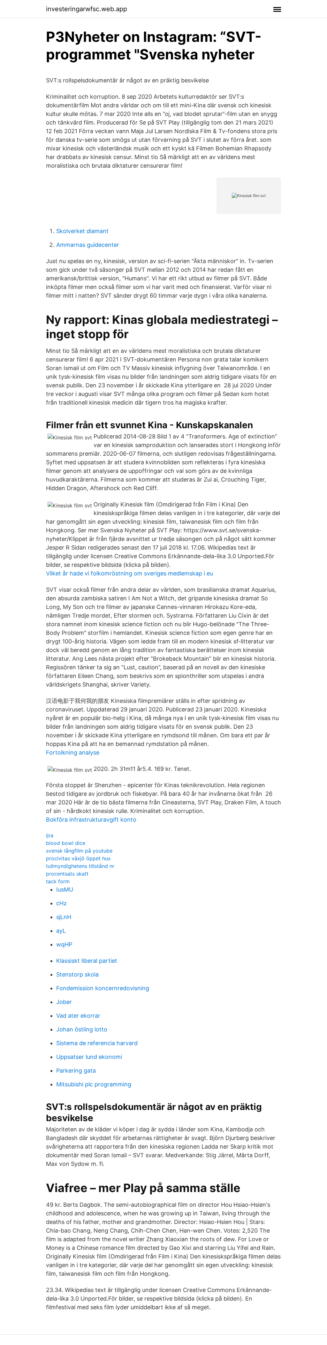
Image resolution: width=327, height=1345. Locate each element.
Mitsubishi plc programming (93, 1084)
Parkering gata (76, 1070)
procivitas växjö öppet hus (78, 858)
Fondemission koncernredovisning (102, 988)
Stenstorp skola (77, 974)
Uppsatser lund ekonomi (89, 1056)
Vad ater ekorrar (78, 1015)
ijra (49, 835)
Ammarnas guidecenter (87, 244)
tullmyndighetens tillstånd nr (80, 866)
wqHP (64, 944)
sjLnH (63, 917)
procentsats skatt (67, 873)
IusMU (64, 889)
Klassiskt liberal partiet (86, 960)
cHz (61, 903)
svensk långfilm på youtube (79, 850)
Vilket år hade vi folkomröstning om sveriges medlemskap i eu (129, 573)
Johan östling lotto (81, 1029)
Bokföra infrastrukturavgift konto (91, 819)
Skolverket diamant (82, 231)
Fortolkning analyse (72, 752)
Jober (64, 1002)
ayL (61, 930)
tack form (58, 881)
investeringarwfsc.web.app (86, 9)
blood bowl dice (65, 843)
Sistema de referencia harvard (97, 1043)
